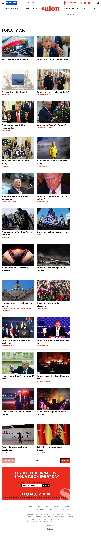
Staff (47, 506)
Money (84, 8)
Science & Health (71, 8)
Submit (46, 485)
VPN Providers (50, 525)
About (39, 506)
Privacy (66, 506)
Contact (56, 506)
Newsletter (70, 3)
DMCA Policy (50, 529)
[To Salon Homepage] (50, 8)
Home (30, 506)
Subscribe (11, 3)
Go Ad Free (64, 509)
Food (35, 8)
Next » (65, 461)
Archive (52, 509)
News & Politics (11, 8)
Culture (25, 8)
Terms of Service (39, 509)
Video (94, 8)
